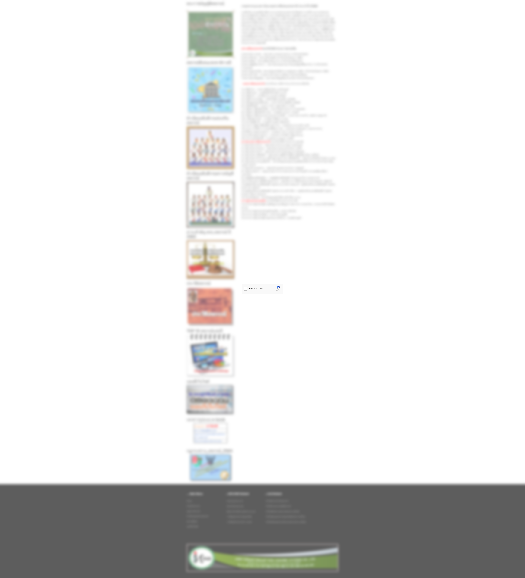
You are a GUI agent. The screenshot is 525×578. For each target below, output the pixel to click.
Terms (280, 293)
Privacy (275, 293)
